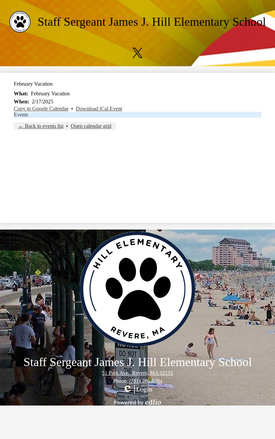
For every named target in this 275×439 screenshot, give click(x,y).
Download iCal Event (99, 108)
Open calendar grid (91, 126)
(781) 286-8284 (145, 381)
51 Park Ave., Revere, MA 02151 (137, 373)
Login (137, 389)
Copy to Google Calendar (41, 108)
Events (21, 114)
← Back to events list (40, 126)
